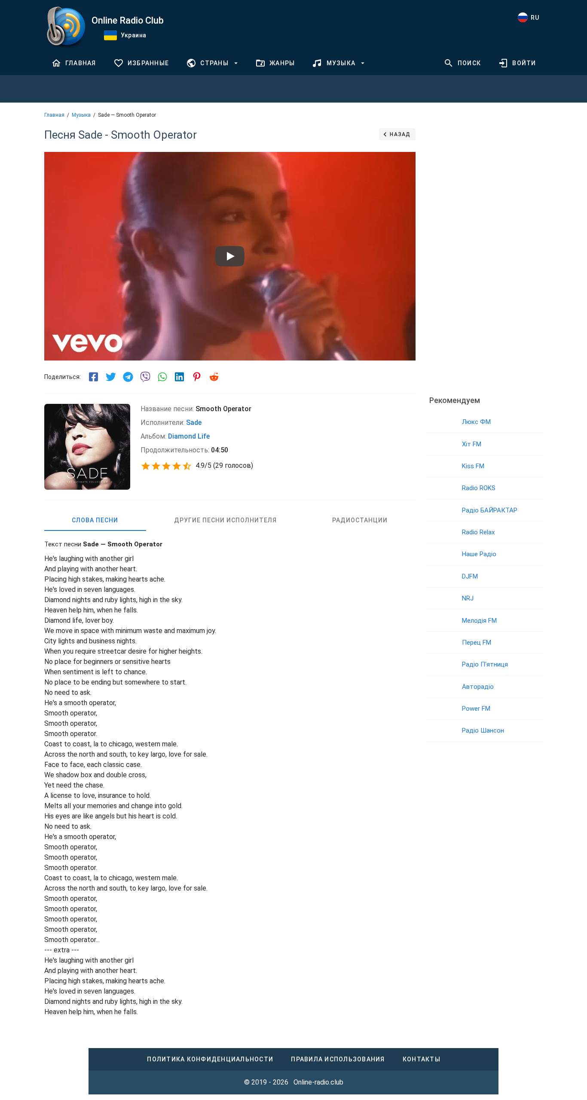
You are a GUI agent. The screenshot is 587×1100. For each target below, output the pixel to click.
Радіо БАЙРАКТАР (489, 510)
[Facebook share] (93, 377)
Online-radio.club (318, 1082)
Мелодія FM (479, 620)
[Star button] (146, 466)
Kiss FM (473, 466)
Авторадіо (478, 687)
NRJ (468, 598)
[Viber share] (145, 377)
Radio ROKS (478, 488)
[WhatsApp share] (162, 377)
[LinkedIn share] (179, 377)
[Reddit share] (214, 377)
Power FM (476, 708)
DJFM (470, 576)
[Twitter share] (111, 377)
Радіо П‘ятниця (485, 664)
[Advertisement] (484, 255)
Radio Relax (478, 532)
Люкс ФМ (476, 422)
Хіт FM (471, 444)
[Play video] (230, 256)
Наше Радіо (479, 554)
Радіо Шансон (483, 730)
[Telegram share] (128, 377)
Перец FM (476, 642)
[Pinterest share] (197, 377)
